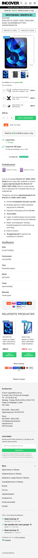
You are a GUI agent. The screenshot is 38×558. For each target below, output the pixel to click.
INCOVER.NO (10, 553)
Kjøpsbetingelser (8, 494)
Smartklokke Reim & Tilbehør (12, 482)
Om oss (4, 490)
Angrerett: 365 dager (13, 147)
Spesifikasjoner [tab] (8, 242)
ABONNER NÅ (19, 450)
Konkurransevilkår (8, 502)
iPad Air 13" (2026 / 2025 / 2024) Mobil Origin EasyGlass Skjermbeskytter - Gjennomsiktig (28, 344)
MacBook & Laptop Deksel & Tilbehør (15, 478)
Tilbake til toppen (19, 379)
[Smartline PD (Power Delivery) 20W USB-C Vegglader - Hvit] (8, 90)
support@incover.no (14, 393)
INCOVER (6, 18)
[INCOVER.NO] (10, 3)
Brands (4, 486)
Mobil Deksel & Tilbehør (10, 470)
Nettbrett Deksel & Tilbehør (11, 474)
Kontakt (4, 506)
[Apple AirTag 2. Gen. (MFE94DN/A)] (8, 105)
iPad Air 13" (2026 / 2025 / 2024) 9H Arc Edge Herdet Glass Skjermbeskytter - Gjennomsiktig (9, 344)
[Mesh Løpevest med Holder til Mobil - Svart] (8, 98)
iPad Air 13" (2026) (10, 30)
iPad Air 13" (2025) (27, 30)
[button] (30, 3)
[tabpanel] (19, 271)
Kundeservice (7, 498)
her (32, 457)
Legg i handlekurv (25, 118)
